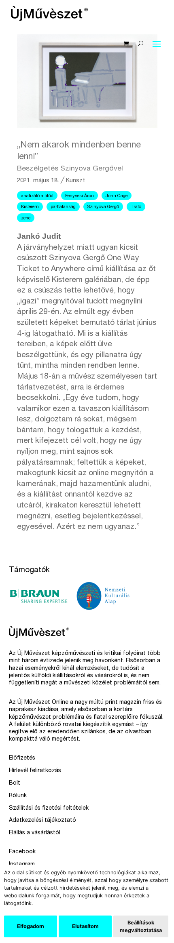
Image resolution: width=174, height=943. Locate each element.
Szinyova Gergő (103, 207)
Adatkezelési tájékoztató (42, 820)
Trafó (136, 207)
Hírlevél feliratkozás (35, 771)
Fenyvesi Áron (79, 196)
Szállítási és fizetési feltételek (49, 808)
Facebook (22, 852)
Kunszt (75, 181)
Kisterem (30, 207)
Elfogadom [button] (30, 926)
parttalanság (63, 207)
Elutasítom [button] (85, 926)
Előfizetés (22, 758)
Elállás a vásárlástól (34, 833)
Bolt (14, 783)
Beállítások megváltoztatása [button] (141, 926)
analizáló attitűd (37, 196)
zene (25, 218)
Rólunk (18, 796)
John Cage (116, 196)
